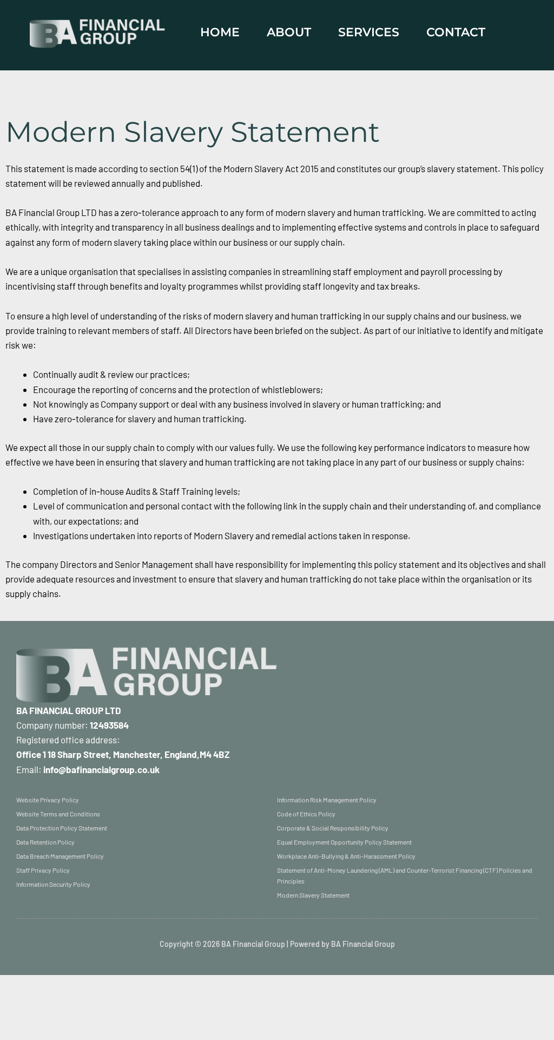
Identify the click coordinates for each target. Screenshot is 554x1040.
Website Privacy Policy (47, 799)
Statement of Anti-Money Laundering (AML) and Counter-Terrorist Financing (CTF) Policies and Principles (404, 875)
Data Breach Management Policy (60, 856)
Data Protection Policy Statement (61, 828)
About (289, 32)
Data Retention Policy (45, 842)
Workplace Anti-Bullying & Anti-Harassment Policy (346, 856)
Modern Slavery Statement (313, 895)
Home (220, 32)
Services (368, 32)
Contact (455, 32)
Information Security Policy (53, 884)
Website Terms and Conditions (58, 813)
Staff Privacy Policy (43, 870)
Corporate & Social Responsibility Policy (332, 828)
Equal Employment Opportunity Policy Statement (344, 842)
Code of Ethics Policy (306, 813)
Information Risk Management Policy (327, 799)
